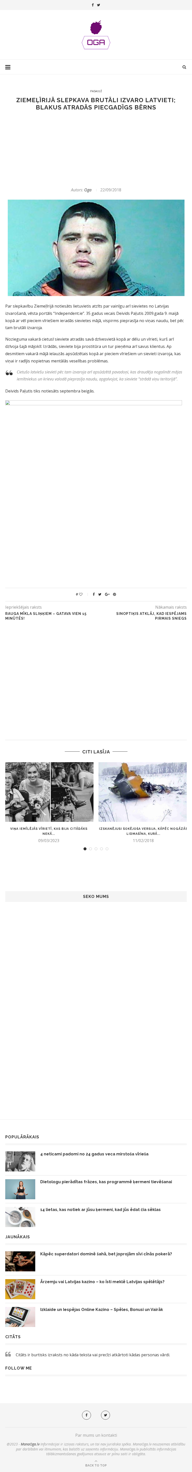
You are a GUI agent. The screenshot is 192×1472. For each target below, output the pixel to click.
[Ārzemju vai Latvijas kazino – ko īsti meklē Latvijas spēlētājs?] (20, 1289)
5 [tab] (107, 848)
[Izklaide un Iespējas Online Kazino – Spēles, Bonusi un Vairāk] (20, 1317)
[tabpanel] (49, 802)
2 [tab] (90, 848)
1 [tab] (85, 848)
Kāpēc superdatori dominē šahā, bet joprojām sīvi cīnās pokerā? (106, 1254)
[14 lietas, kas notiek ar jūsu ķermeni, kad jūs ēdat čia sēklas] (20, 1217)
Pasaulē (96, 91)
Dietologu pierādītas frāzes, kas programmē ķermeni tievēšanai (106, 1181)
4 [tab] (101, 848)
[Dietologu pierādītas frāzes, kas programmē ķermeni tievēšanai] (20, 1189)
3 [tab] (96, 848)
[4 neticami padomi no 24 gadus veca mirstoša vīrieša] (20, 1161)
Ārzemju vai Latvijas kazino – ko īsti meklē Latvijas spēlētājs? (102, 1281)
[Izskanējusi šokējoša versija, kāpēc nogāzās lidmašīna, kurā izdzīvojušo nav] (143, 792)
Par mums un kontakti (96, 1435)
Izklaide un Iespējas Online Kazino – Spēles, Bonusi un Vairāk (101, 1309)
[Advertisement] (96, 149)
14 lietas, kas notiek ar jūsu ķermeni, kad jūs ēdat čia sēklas (100, 1209)
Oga (88, 190)
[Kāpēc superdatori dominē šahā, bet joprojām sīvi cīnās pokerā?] (20, 1261)
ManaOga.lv (30, 1444)
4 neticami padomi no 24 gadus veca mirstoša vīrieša (94, 1154)
